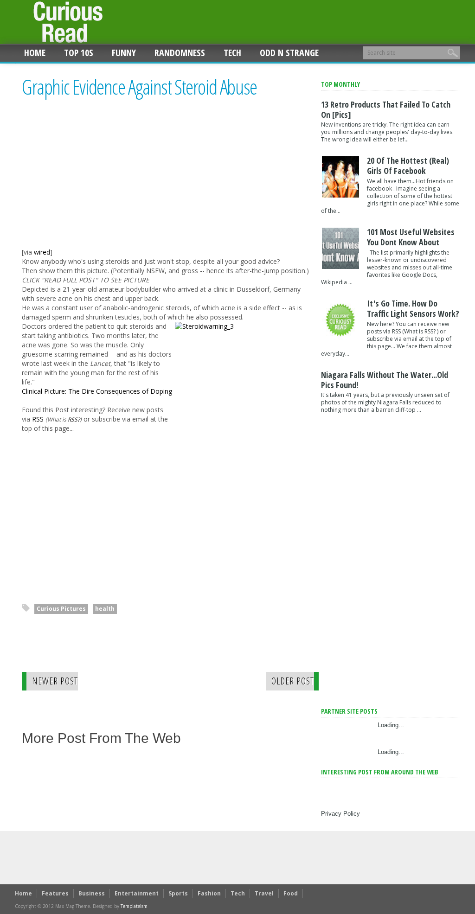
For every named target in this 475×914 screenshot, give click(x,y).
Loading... (391, 725)
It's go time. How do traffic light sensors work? (413, 308)
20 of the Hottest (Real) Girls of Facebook (408, 165)
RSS (38, 419)
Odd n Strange (289, 52)
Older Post (292, 681)
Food (290, 893)
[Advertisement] (100, 181)
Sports (178, 893)
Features (55, 893)
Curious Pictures (61, 609)
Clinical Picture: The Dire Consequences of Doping (97, 391)
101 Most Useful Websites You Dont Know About (411, 237)
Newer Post (55, 681)
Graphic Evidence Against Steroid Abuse (139, 87)
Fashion (209, 893)
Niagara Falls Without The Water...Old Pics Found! (384, 379)
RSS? (74, 419)
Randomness (179, 52)
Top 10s (78, 52)
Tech (232, 52)
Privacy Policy (340, 813)
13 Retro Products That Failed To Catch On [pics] (385, 109)
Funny (124, 52)
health (105, 609)
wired (42, 252)
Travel (264, 893)
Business (91, 893)
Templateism (134, 906)
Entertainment (137, 893)
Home (34, 52)
